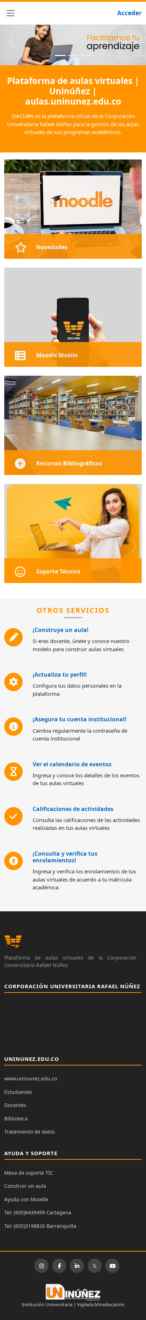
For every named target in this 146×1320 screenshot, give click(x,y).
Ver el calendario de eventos (72, 764)
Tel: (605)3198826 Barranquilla (40, 1226)
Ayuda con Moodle (26, 1199)
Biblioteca (16, 1118)
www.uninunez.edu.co (30, 1078)
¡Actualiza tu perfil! (60, 674)
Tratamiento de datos (29, 1131)
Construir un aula (25, 1185)
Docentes (15, 1105)
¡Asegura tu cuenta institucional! (80, 719)
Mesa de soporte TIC (28, 1172)
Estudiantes (18, 1092)
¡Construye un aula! (61, 630)
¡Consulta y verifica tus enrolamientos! (65, 857)
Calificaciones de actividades (73, 809)
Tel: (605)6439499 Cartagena (37, 1212)
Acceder (129, 13)
